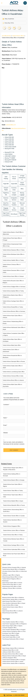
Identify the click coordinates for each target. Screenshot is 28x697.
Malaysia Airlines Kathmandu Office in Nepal (14, 655)
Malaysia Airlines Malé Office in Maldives (13, 597)
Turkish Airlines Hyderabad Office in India (14, 549)
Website (5, 432)
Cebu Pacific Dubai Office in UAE (11, 637)
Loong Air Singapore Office (9, 627)
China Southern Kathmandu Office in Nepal (13, 603)
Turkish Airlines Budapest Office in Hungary (13, 659)
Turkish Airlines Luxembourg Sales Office (13, 371)
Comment (6, 404)
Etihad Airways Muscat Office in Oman (12, 577)
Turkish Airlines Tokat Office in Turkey (13, 490)
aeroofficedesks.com (13, 689)
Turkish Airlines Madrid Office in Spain (13, 501)
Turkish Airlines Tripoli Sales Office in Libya (13, 495)
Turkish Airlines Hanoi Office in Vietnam (13, 276)
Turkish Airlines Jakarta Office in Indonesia (13, 663)
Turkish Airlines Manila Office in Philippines (13, 569)
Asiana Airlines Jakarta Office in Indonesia (13, 599)
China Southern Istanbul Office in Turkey (13, 622)
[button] (25, 3)
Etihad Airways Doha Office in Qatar (11, 586)
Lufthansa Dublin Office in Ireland (11, 652)
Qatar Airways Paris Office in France (11, 601)
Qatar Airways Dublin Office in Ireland (12, 582)
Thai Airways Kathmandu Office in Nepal (13, 639)
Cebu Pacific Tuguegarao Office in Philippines (14, 623)
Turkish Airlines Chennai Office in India (13, 376)
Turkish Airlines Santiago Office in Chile (13, 545)
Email (5, 425)
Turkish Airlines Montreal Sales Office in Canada (13, 540)
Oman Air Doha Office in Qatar (10, 605)
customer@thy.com (11, 124)
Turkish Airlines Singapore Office (11, 526)
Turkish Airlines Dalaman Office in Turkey (13, 250)
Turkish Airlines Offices (18, 35)
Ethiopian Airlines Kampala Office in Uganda (14, 567)
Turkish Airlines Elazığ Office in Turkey (13, 307)
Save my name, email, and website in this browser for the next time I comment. (13, 443)
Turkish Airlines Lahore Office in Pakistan (14, 530)
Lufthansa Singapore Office (9, 657)
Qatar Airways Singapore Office (10, 635)
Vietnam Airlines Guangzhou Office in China (14, 631)
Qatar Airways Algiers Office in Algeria (12, 625)
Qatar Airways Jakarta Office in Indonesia (13, 648)
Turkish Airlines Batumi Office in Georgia (13, 480)
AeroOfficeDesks (6, 35)
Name (5, 417)
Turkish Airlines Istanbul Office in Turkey (13, 291)
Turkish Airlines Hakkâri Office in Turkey (13, 260)
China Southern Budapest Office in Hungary (13, 629)
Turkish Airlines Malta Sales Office (12, 345)
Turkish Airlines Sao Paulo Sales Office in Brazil (14, 554)
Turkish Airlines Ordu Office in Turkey (13, 534)
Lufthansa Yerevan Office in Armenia (12, 588)
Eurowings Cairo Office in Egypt (10, 633)
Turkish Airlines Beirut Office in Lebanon (13, 380)
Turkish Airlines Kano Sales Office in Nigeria (12, 485)
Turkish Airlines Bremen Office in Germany (14, 311)
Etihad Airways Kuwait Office (9, 612)
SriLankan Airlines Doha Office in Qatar (12, 654)
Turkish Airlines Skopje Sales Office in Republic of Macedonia (13, 468)
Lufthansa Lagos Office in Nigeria (11, 575)
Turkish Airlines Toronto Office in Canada (14, 515)
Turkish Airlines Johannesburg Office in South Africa (13, 510)
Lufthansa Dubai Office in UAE (10, 650)
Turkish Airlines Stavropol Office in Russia (14, 361)
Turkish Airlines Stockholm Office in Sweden (12, 521)
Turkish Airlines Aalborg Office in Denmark (11, 474)
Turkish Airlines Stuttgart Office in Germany (14, 286)
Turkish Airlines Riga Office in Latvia (11, 584)
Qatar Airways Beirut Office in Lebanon (12, 610)
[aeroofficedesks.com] (14, 2)
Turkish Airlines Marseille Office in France (14, 505)
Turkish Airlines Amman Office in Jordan (12, 661)
